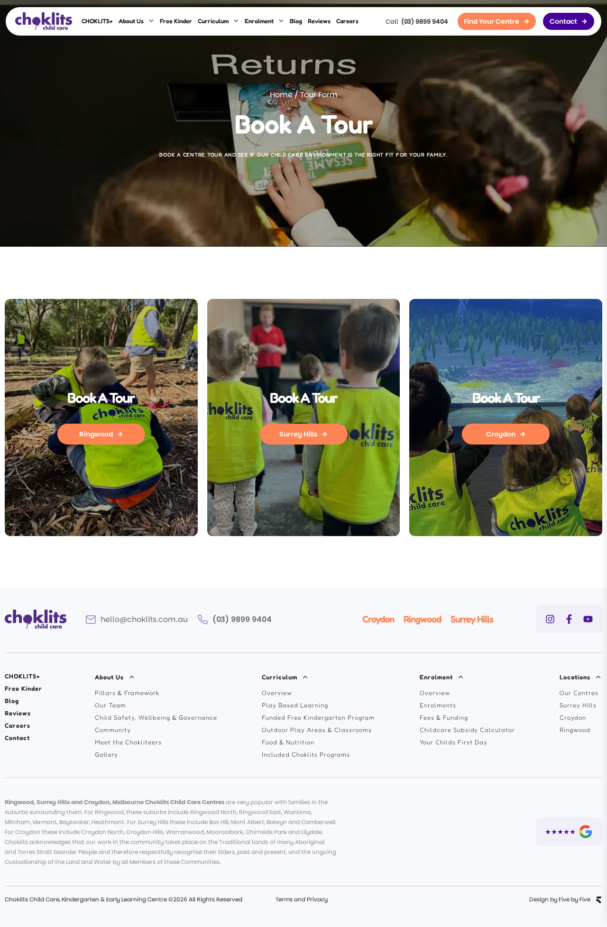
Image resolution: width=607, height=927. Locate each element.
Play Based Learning (295, 705)
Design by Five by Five (559, 899)
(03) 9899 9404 (424, 21)
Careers (347, 21)
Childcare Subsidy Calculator (467, 729)
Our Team (110, 705)
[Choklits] (43, 21)
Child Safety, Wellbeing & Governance (156, 717)
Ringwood (422, 619)
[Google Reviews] (569, 832)
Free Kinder (176, 21)
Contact (17, 738)
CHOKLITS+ (97, 21)
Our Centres (579, 692)
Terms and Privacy (302, 899)
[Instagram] (550, 619)
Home (281, 94)
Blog (296, 21)
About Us (131, 21)
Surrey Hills (472, 619)
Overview (277, 692)
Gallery (106, 754)
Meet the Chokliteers (128, 742)
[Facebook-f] (569, 619)
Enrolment (259, 21)
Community (113, 729)
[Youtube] (588, 619)
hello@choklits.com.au (144, 619)
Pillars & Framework (127, 692)
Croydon (378, 619)
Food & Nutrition (288, 742)
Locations (575, 677)
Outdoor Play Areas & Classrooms (317, 729)
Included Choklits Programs (306, 754)
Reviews (319, 21)
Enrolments (438, 705)
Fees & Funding (444, 717)
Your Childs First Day (453, 742)
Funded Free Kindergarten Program (318, 717)
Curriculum (213, 21)
